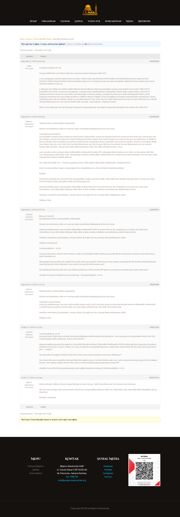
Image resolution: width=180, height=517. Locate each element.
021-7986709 (72, 476)
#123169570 (154, 209)
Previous (125, 470)
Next (164, 470)
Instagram (108, 473)
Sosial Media (35, 473)
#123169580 (154, 284)
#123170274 (154, 377)
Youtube (108, 469)
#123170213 (154, 327)
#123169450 (154, 117)
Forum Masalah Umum (42, 39)
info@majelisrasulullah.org (72, 480)
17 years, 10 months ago (75, 44)
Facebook (108, 466)
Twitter (108, 476)
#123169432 (154, 61)
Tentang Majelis (36, 466)
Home (22, 39)
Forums (29, 39)
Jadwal (35, 469)
